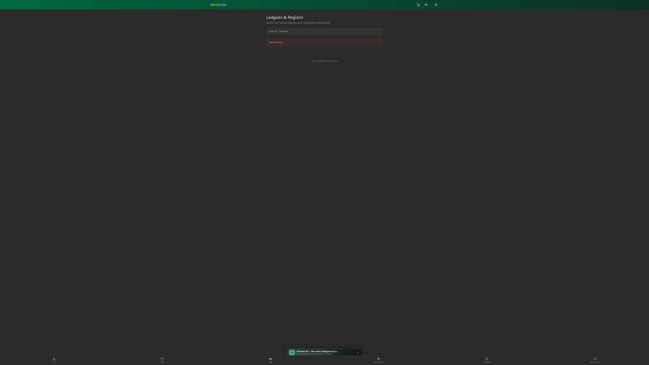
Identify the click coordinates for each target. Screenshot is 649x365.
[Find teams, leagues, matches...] (418, 5)
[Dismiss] (358, 353)
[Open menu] (436, 5)
